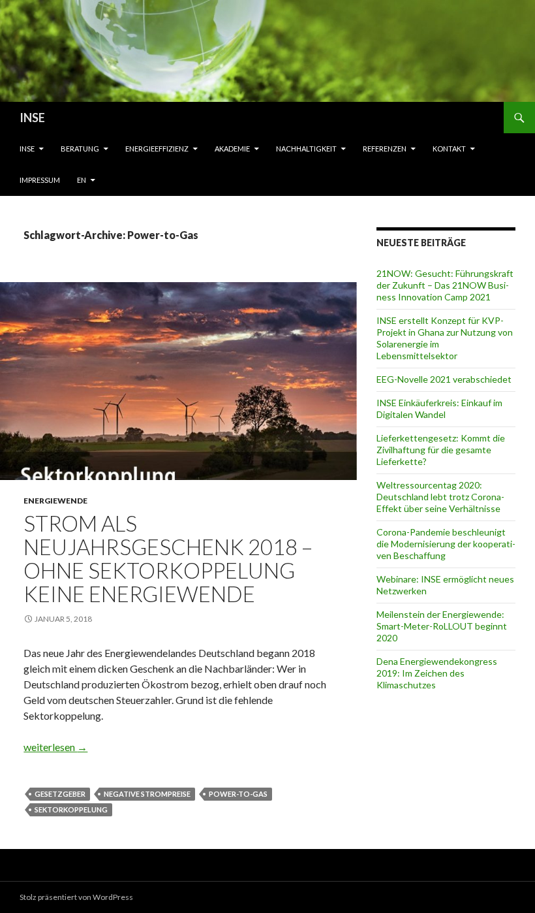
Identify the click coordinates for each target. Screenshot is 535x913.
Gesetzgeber (60, 794)
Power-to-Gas (238, 794)
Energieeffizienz (157, 148)
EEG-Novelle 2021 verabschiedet (444, 379)
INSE (32, 117)
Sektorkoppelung (71, 809)
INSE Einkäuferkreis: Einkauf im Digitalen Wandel (439, 408)
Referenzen (384, 148)
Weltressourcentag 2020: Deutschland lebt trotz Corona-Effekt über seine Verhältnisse (440, 496)
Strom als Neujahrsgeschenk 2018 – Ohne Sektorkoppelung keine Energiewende (168, 558)
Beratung (80, 148)
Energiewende (55, 500)
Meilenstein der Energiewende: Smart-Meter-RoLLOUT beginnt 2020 (441, 626)
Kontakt (449, 148)
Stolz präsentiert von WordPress (76, 897)
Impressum (40, 180)
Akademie (232, 148)
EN (81, 180)
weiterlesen (55, 747)
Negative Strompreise (147, 794)
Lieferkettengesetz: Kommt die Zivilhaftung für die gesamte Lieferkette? (440, 449)
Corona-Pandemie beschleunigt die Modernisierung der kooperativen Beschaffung (445, 543)
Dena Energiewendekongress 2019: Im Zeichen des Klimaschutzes (436, 673)
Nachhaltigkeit (306, 148)
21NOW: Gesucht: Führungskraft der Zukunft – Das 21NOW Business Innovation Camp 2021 (444, 285)
